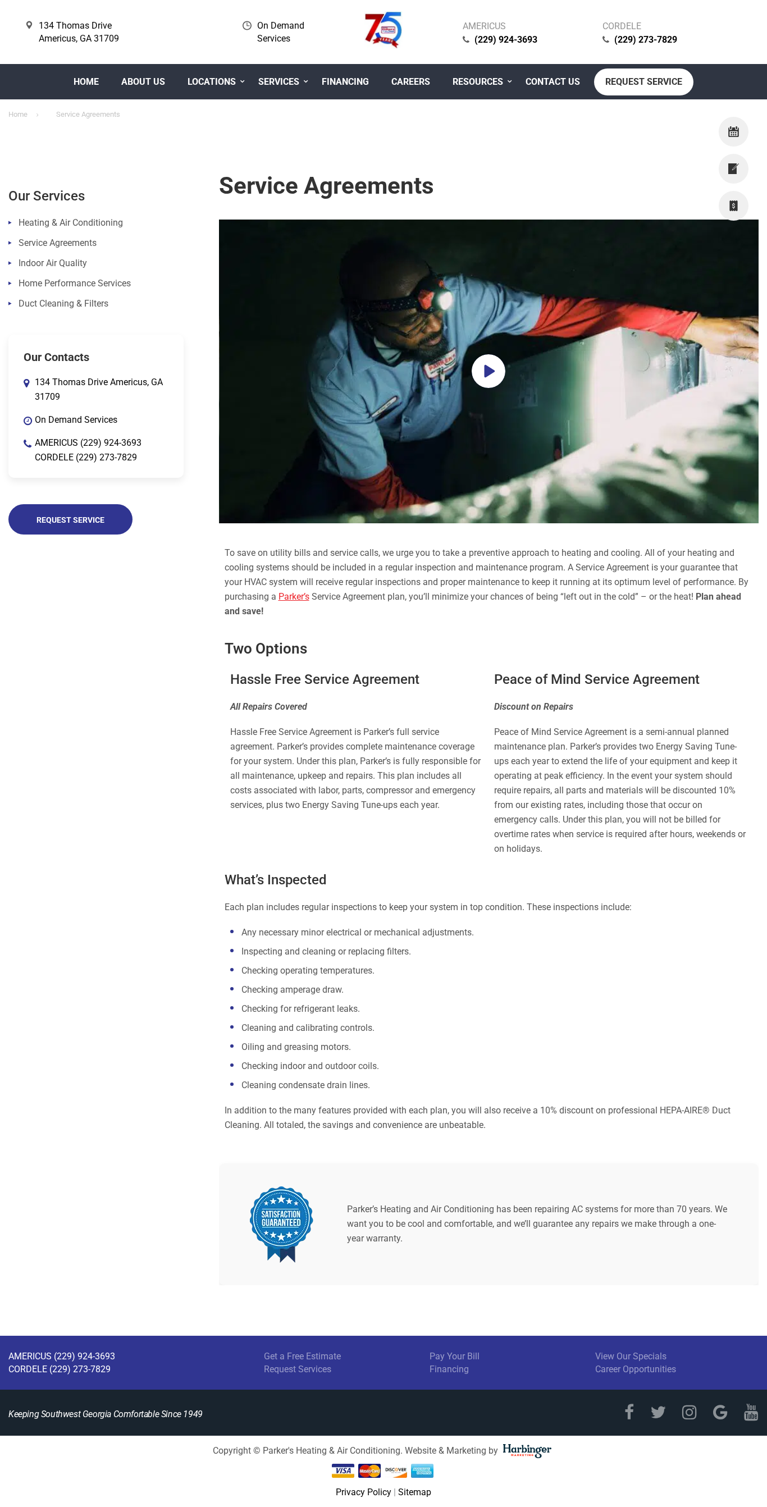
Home (86, 81)
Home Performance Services (75, 283)
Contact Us (553, 81)
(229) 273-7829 (645, 39)
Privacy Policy (363, 1492)
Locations (212, 81)
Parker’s (294, 596)
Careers (410, 81)
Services (278, 81)
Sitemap (414, 1492)
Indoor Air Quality (53, 263)
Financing (345, 81)
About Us (143, 81)
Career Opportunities (635, 1369)
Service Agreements (58, 243)
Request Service (643, 81)
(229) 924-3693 (505, 39)
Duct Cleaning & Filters (63, 303)
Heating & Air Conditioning (71, 222)
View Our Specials (630, 1356)
